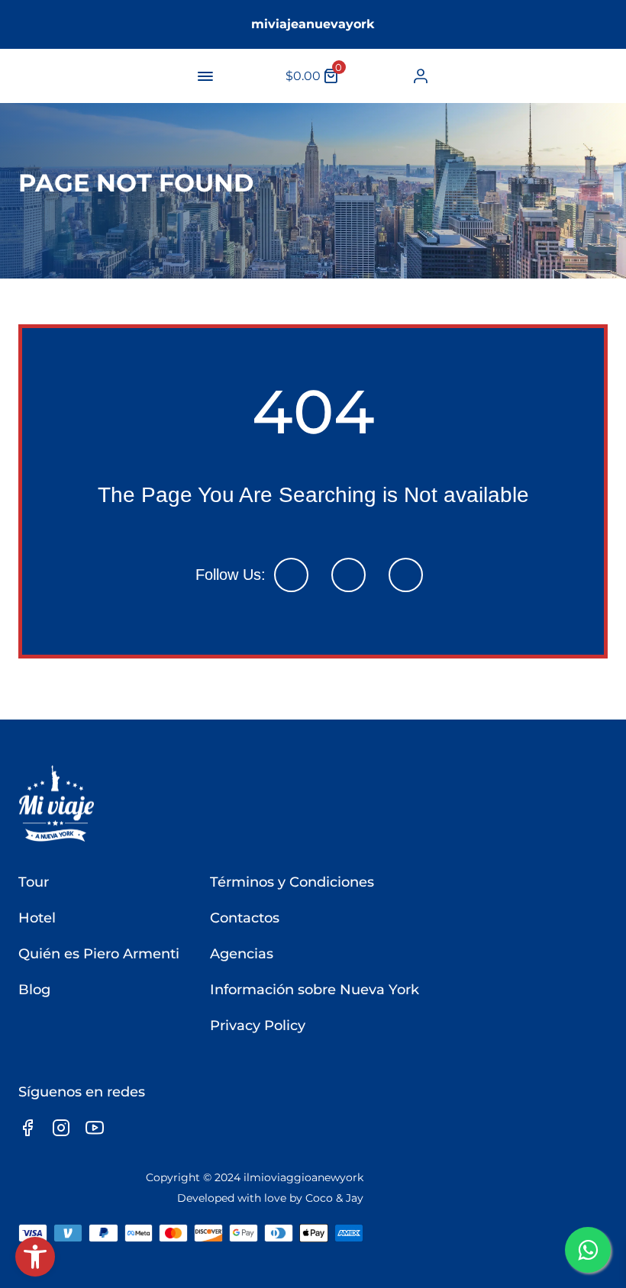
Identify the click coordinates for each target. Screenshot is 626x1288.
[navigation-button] (205, 76)
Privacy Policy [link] (257, 1025)
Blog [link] (34, 989)
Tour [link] (33, 882)
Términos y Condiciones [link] (292, 882)
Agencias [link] (241, 953)
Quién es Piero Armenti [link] (98, 953)
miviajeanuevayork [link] (313, 24)
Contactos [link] (244, 918)
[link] (35, 1257)
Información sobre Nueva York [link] (314, 989)
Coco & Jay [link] (334, 1198)
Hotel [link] (37, 918)
